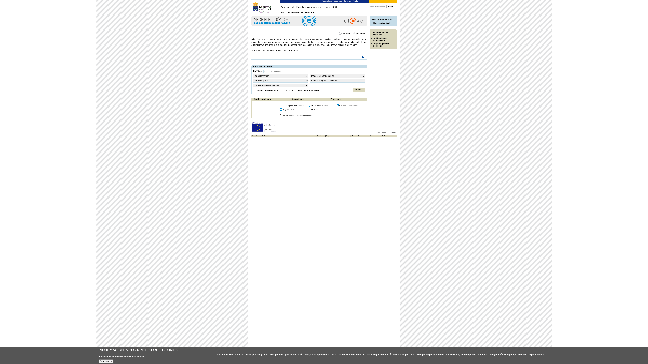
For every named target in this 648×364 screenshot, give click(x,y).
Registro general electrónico (381, 45)
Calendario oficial (381, 23)
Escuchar (361, 33)
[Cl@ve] (309, 25)
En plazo (289, 90)
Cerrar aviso (106, 361)
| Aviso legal (390, 136)
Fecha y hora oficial (382, 19)
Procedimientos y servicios (308, 7)
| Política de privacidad (376, 136)
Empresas (336, 99)
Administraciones (262, 99)
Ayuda (355, 1)
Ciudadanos (298, 99)
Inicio (283, 12)
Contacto (347, 1)
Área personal (287, 7)
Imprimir (347, 33)
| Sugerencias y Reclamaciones (337, 136)
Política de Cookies (134, 356)
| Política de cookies (358, 136)
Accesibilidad (327, 1)
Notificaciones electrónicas (380, 39)
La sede (326, 7)
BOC (334, 7)
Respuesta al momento (309, 90)
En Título (257, 71)
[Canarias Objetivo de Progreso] (263, 131)
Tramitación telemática (267, 90)
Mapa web (338, 1)
